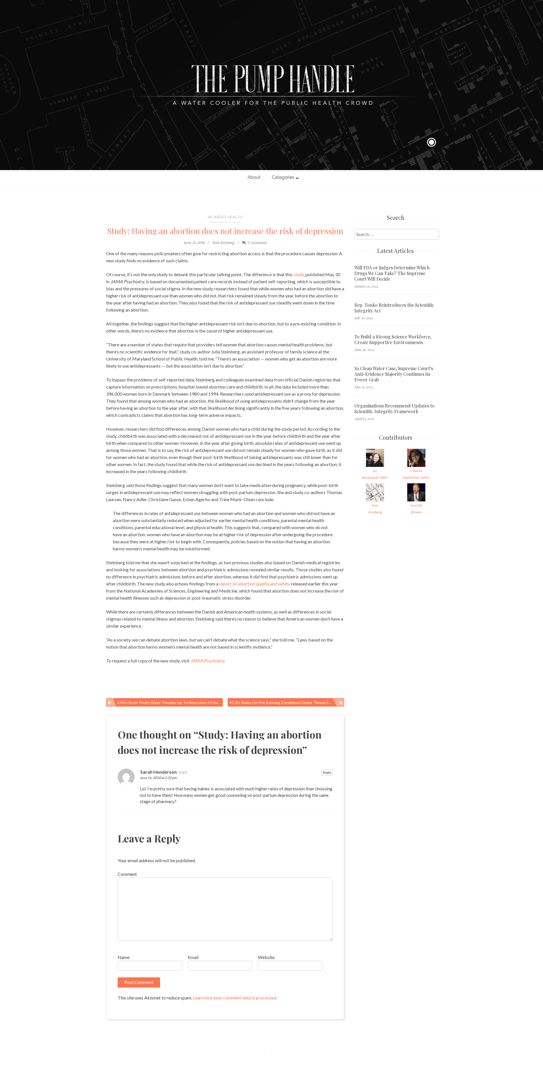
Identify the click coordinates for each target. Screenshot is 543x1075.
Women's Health (225, 216)
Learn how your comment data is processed (234, 997)
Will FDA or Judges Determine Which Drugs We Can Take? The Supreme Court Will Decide (392, 273)
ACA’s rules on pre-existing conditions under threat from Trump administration (286, 702)
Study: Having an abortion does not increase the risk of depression (225, 231)
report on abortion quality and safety (254, 583)
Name (124, 957)
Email (193, 957)
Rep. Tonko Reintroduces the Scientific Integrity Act (394, 308)
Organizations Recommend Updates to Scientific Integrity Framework (394, 408)
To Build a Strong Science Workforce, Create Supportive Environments (392, 339)
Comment (127, 874)
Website (266, 957)
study (298, 274)
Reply (327, 772)
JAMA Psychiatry (207, 660)
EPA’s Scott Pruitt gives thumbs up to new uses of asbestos (170, 702)
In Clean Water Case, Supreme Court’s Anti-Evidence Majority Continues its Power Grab (393, 374)
